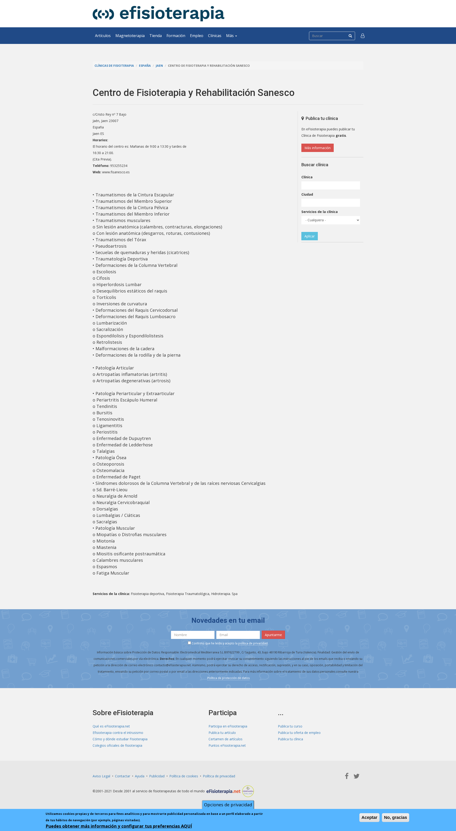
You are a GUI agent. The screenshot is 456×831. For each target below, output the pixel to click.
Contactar (122, 776)
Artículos (103, 35)
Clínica (307, 177)
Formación (175, 35)
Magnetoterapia (130, 35)
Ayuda (139, 776)
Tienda (155, 35)
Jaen (159, 66)
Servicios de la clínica (319, 211)
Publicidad (157, 776)
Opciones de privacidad (228, 804)
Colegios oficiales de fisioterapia (117, 745)
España (145, 66)
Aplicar (309, 236)
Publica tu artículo (222, 732)
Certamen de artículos (225, 739)
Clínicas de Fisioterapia (114, 66)
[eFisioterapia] (158, 13)
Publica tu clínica (290, 739)
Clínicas (214, 35)
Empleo (196, 35)
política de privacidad (253, 643)
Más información (317, 148)
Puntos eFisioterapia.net (227, 745)
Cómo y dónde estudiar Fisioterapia (120, 739)
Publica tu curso (290, 726)
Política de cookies (183, 776)
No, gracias (395, 817)
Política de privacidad (219, 776)
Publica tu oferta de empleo (299, 732)
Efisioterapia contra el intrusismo (118, 732)
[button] (362, 35)
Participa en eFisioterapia (228, 726)
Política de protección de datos (228, 678)
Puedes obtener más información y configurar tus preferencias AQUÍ (119, 826)
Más (230, 35)
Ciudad (307, 194)
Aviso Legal (101, 776)
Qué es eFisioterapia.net (111, 726)
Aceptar (369, 817)
